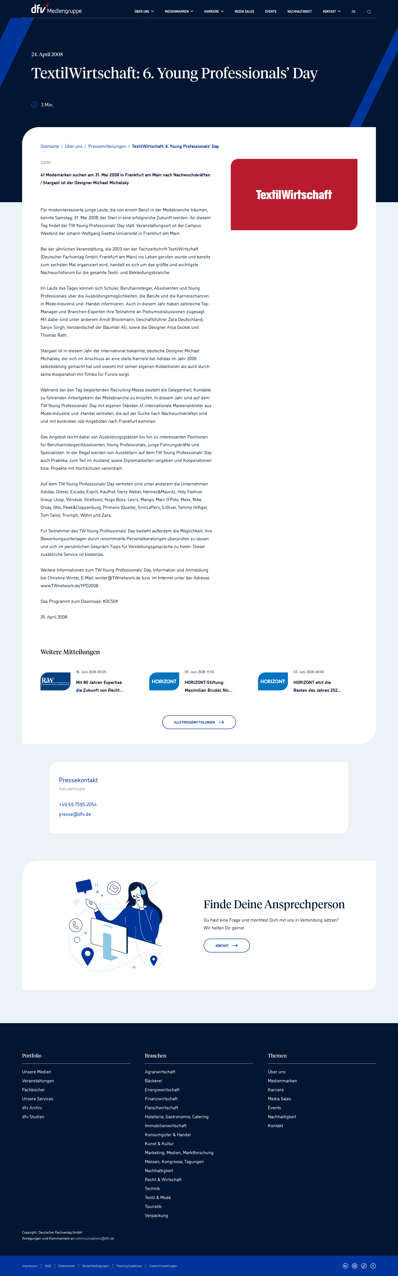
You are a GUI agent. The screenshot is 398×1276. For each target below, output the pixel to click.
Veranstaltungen (38, 1080)
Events (274, 1107)
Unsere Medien (36, 1071)
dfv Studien (33, 1116)
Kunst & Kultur (159, 1143)
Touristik (153, 1206)
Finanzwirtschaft (161, 1098)
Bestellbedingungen (95, 1266)
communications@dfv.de (94, 1238)
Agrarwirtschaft (160, 1071)
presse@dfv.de (75, 813)
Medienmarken (282, 1080)
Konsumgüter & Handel (168, 1134)
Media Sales (279, 1098)
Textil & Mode (158, 1197)
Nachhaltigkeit (159, 1170)
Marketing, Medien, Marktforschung (179, 1152)
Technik (152, 1188)
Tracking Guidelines (129, 1266)
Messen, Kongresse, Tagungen (174, 1161)
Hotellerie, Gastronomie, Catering (177, 1116)
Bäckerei (153, 1080)
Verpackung (156, 1215)
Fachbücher (33, 1089)
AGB (48, 1266)
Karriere (276, 1089)
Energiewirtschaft (162, 1089)
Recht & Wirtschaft (163, 1179)
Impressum (29, 1266)
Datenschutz (67, 1266)
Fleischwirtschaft (161, 1107)
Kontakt (275, 1125)
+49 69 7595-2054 (78, 803)
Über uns (277, 1071)
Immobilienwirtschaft (165, 1125)
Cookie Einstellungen (163, 1266)
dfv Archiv (32, 1107)
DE (354, 11)
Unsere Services (37, 1098)
